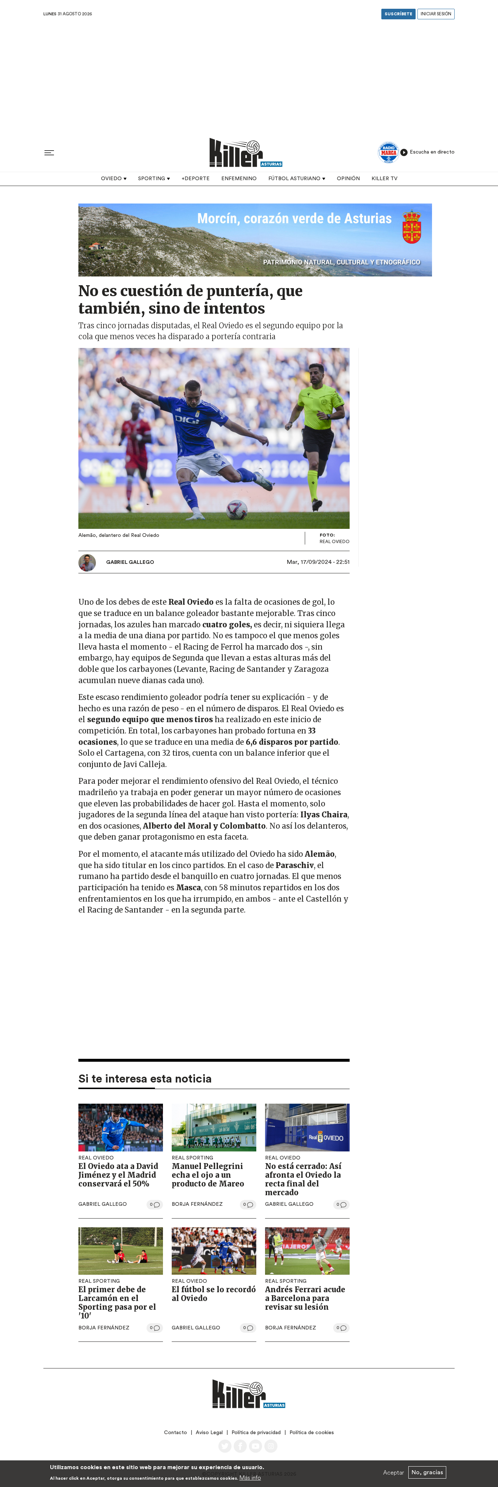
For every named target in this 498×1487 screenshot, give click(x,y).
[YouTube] (255, 1446)
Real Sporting (192, 1158)
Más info (250, 1477)
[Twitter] (225, 1446)
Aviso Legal (209, 1432)
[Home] (246, 152)
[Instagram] (270, 1446)
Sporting (151, 178)
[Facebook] (240, 1446)
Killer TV (384, 178)
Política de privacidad (256, 1432)
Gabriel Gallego (130, 562)
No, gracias (427, 1472)
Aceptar (393, 1472)
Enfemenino (239, 178)
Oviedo (111, 178)
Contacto (175, 1432)
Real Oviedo (96, 1158)
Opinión (348, 178)
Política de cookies (311, 1432)
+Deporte (196, 178)
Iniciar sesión (436, 14)
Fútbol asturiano (294, 178)
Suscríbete (398, 14)
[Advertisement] (249, 76)
